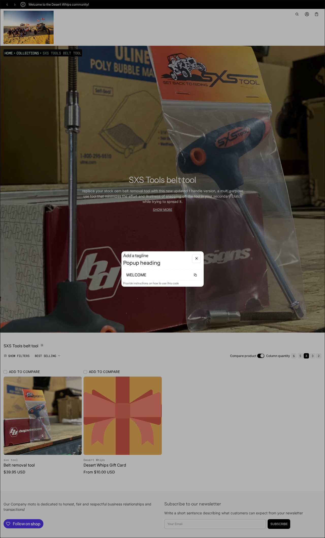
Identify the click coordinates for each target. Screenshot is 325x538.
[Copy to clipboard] (195, 275)
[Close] (196, 258)
